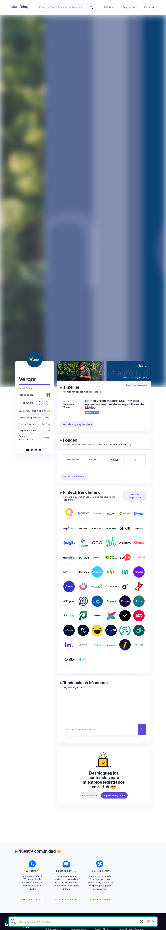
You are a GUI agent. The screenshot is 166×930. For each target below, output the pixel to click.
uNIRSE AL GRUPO (100, 899)
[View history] (141, 921)
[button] (109, 7)
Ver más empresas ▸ (135, 496)
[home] (21, 7)
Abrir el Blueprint (66, 899)
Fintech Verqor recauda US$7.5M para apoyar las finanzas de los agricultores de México (114, 404)
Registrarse (129, 7)
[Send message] (148, 921)
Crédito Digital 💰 (40, 411)
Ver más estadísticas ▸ (74, 476)
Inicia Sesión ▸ (89, 795)
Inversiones (92, 412)
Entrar (147, 7)
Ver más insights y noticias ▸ (77, 424)
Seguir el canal (32, 899)
